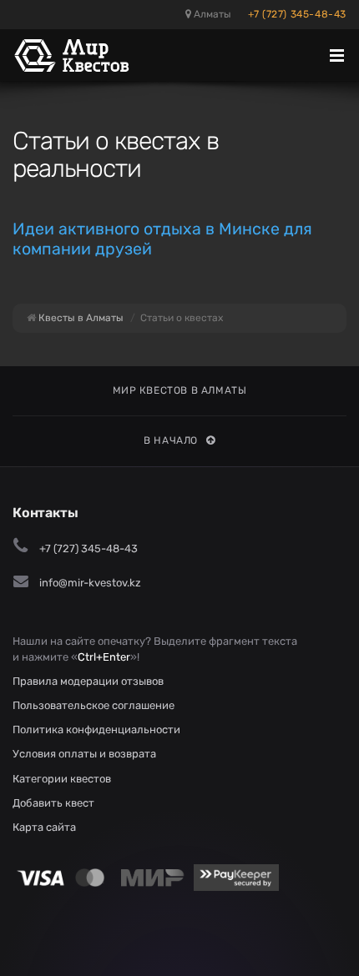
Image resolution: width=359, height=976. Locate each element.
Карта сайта (44, 827)
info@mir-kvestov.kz (90, 582)
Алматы (211, 14)
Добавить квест (53, 803)
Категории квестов (62, 778)
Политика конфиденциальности (96, 729)
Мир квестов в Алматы (180, 390)
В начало (171, 440)
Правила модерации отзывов (88, 681)
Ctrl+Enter (104, 657)
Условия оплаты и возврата (84, 753)
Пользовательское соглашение (93, 705)
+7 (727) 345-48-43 (297, 14)
